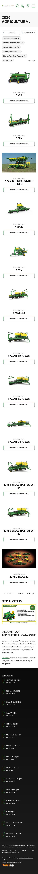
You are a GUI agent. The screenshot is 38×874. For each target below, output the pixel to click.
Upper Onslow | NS (14, 822)
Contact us (6, 658)
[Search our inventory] (18, 6)
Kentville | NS (12, 724)
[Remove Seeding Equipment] (19, 38)
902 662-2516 (10, 825)
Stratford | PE (12, 790)
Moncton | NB (12, 768)
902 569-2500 (10, 792)
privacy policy (5, 852)
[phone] (23, 6)
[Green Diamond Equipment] (8, 6)
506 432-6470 (10, 814)
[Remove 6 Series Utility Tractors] (22, 42)
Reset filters (32, 60)
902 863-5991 (10, 683)
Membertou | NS (13, 735)
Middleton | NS (13, 746)
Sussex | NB (11, 811)
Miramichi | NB (13, 757)
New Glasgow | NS (14, 779)
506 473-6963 (10, 705)
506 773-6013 (10, 759)
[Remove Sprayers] (11, 60)
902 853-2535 (10, 694)
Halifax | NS (11, 713)
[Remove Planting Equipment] (19, 51)
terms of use (15, 852)
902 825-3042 (10, 748)
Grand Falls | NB (13, 702)
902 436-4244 (10, 803)
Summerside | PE (13, 801)
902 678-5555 (10, 726)
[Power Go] (19, 865)
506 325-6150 (10, 836)
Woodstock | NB (13, 833)
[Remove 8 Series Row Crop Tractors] (25, 56)
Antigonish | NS (13, 680)
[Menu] (33, 6)
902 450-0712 (10, 715)
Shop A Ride (13, 862)
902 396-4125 (10, 781)
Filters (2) (12, 33)
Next (29, 593)
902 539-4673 (10, 737)
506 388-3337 (10, 770)
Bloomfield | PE (13, 691)
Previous (10, 593)
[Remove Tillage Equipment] (18, 47)
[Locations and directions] (28, 6)
